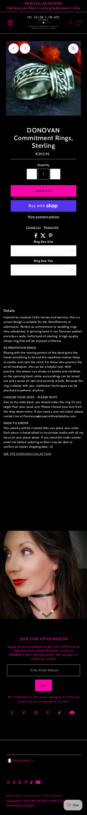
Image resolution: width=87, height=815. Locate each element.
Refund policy (14, 795)
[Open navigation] (10, 22)
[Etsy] (12, 713)
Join (43, 685)
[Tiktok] (59, 713)
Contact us (33, 227)
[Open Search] (70, 23)
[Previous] (11, 6)
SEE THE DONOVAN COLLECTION (27, 454)
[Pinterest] (47, 713)
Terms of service (52, 795)
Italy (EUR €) (21, 760)
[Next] (76, 6)
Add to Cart (43, 190)
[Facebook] (24, 713)
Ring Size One (43, 241)
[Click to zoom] (73, 48)
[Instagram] (36, 713)
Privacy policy (33, 795)
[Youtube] (72, 713)
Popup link (51, 227)
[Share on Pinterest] (50, 237)
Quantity (43, 165)
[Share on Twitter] (43, 237)
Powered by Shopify (21, 805)
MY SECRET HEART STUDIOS (52, 801)
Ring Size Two (43, 261)
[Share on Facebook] (36, 237)
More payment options (43, 216)
